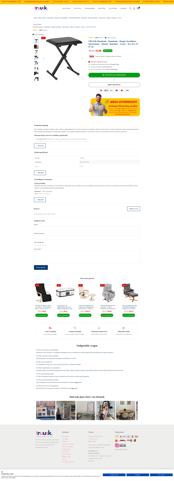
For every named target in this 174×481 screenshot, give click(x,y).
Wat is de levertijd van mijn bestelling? (48, 350)
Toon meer (41, 145)
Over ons (64, 459)
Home (35, 18)
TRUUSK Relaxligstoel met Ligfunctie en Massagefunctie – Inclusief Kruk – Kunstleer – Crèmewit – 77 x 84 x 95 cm (87, 308)
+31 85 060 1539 (92, 439)
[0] (137, 8)
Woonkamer (50, 18)
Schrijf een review (133, 208)
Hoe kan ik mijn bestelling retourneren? (48, 380)
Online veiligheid (66, 454)
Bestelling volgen (66, 456)
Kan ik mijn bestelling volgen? (46, 374)
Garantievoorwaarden (67, 446)
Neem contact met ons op (68, 461)
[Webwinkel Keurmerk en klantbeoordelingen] (120, 445)
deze (76, 382)
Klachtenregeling (66, 449)
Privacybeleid (65, 451)
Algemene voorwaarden (68, 444)
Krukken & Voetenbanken (61, 18)
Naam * (36, 224)
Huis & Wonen (42, 18)
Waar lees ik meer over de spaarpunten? (48, 386)
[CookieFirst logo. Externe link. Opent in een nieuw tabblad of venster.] (2, 472)
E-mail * (39, 233)
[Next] (82, 58)
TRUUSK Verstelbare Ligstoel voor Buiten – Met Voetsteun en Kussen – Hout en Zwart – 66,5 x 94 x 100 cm (43, 308)
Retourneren (65, 441)
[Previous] (43, 58)
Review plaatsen (41, 267)
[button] (87, 350)
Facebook (124, 449)
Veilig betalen (65, 436)
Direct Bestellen (114, 84)
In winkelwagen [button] (42, 315)
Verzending (65, 439)
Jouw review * (37, 249)
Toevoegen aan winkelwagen (115, 75)
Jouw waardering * (39, 242)
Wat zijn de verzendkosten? (45, 362)
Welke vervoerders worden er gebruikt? (48, 356)
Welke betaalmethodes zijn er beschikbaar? (49, 368)
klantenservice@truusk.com (95, 436)
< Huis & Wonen (37, 24)
